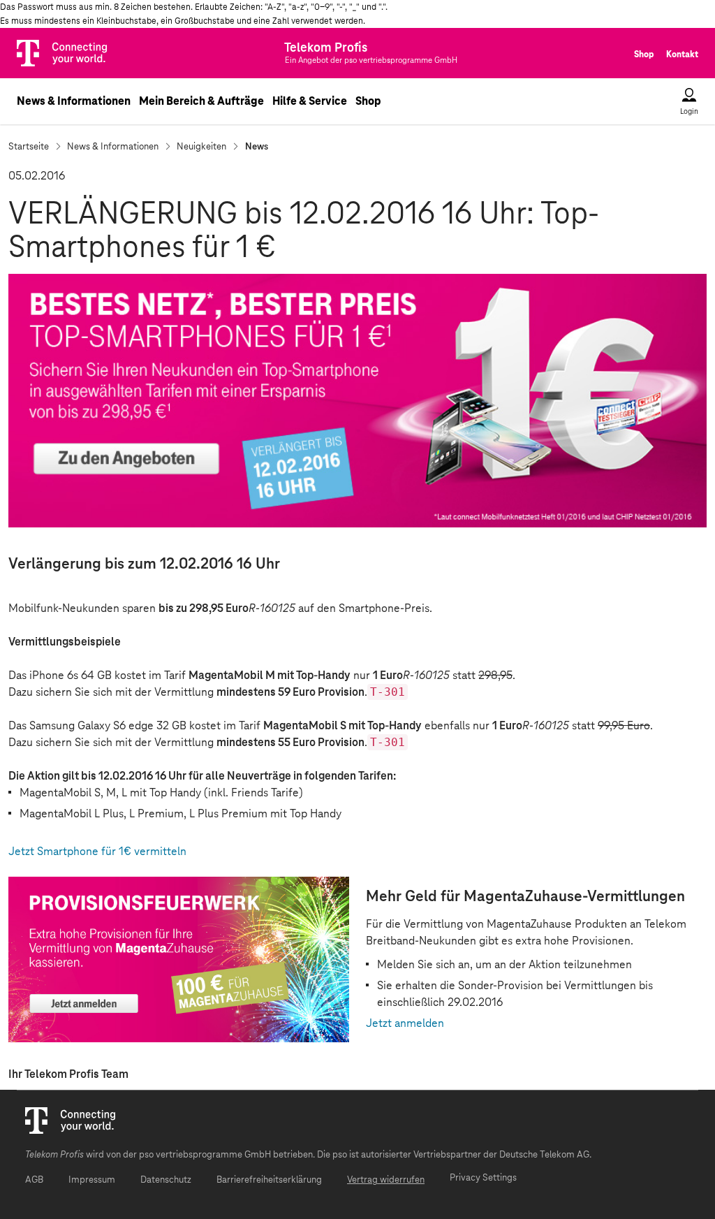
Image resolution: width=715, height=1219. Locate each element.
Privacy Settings (483, 1178)
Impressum (91, 1180)
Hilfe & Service (309, 101)
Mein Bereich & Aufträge (201, 101)
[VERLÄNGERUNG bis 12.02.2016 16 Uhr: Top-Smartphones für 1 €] (357, 400)
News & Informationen (74, 101)
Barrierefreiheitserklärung (269, 1180)
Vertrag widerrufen (386, 1180)
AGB (34, 1180)
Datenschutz (165, 1180)
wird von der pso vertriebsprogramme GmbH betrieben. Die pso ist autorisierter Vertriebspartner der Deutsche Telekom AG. (308, 1155)
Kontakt (682, 54)
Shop (644, 54)
